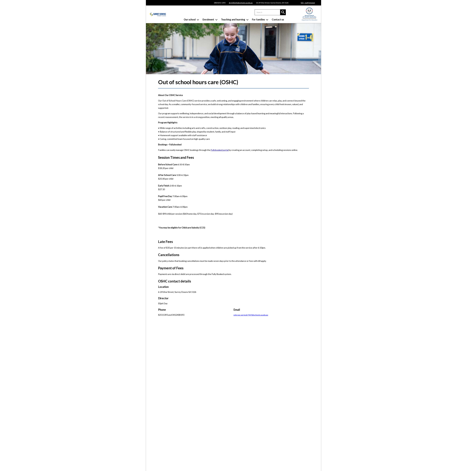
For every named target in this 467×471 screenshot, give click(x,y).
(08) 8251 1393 (219, 3)
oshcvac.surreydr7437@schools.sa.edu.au (251, 315)
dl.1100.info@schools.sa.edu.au (241, 3)
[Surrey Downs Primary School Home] (158, 15)
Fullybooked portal (220, 150)
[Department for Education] (309, 20)
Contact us (278, 19)
